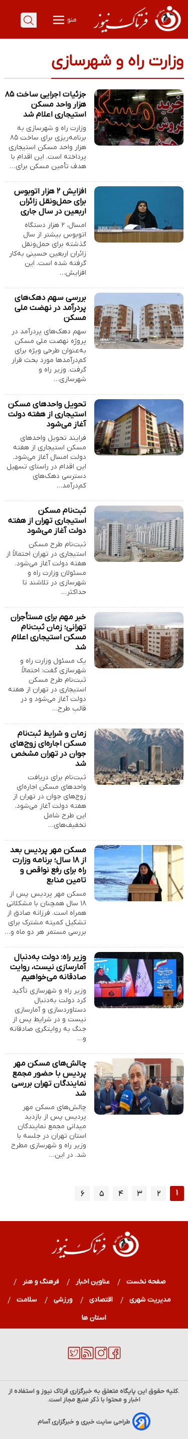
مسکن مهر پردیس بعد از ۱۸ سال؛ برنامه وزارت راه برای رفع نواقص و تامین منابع (48, 865)
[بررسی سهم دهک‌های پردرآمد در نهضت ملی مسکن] (139, 321)
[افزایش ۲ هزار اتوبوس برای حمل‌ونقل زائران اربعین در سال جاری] (139, 214)
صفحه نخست (146, 1281)
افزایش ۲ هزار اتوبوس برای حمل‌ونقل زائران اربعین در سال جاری (50, 201)
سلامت (27, 1299)
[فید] (87, 1357)
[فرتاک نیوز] (136, 34)
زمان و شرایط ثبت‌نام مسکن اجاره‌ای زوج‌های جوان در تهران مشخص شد (48, 749)
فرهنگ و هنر (41, 1281)
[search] (29, 20)
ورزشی (63, 1299)
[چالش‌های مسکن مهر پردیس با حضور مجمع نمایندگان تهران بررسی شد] (139, 1086)
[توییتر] (74, 1357)
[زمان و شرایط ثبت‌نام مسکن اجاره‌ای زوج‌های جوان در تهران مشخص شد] (139, 757)
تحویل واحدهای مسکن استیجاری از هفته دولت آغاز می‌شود (47, 414)
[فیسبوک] (114, 1357)
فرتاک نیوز (54, 1391)
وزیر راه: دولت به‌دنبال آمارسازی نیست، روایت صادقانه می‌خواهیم (48, 967)
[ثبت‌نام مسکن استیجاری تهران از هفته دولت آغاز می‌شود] (139, 534)
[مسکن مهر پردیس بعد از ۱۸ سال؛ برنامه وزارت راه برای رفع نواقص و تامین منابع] (139, 873)
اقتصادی (101, 1299)
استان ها (94, 1317)
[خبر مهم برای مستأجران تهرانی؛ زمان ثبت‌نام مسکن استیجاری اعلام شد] (139, 640)
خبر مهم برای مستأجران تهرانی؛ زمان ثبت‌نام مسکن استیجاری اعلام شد (48, 632)
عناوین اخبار (93, 1281)
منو (71, 20)
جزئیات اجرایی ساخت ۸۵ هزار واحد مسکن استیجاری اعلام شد (45, 104)
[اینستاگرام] (101, 1357)
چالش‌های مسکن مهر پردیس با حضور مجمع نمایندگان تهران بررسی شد (49, 1078)
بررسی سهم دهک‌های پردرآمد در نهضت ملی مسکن (50, 308)
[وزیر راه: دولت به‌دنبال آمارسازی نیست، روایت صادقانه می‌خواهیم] (139, 980)
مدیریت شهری (150, 1299)
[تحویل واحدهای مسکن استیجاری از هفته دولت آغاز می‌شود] (139, 427)
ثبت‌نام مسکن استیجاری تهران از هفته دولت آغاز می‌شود (47, 521)
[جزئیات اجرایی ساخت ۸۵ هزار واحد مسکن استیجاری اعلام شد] (139, 117)
